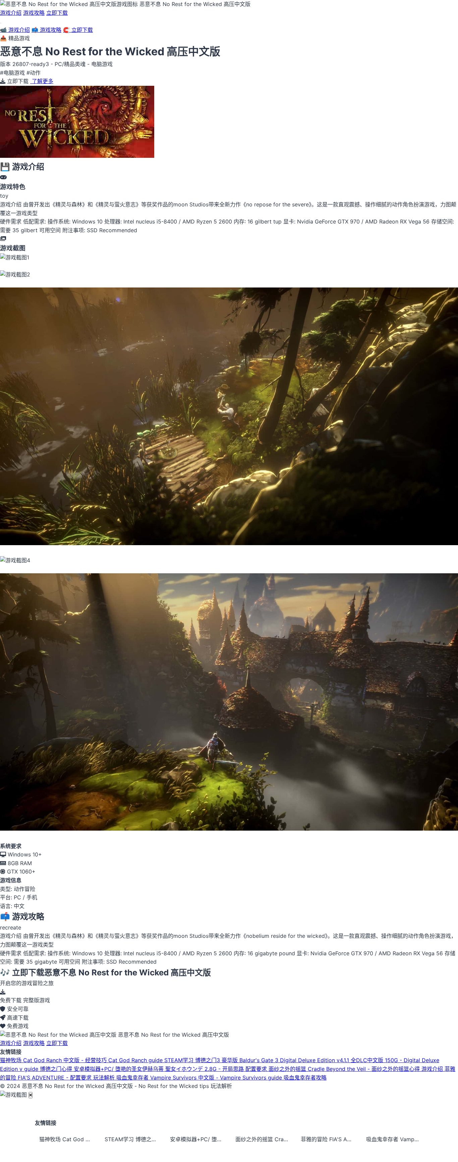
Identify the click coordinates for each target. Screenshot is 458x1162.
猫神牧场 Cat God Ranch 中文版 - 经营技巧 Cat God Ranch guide (82, 1060)
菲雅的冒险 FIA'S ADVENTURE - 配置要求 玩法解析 (329, 1139)
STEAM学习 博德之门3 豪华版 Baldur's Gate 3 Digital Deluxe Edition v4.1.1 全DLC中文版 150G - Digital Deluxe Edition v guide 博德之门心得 (133, 1139)
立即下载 (57, 12)
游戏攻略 (34, 12)
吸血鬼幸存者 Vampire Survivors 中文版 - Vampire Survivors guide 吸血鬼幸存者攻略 (221, 1077)
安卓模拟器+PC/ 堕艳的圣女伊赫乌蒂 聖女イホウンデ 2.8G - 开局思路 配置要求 (171, 1069)
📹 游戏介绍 (15, 29)
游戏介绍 (10, 12)
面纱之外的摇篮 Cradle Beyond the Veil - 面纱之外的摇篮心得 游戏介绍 (357, 1069)
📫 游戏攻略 (46, 29)
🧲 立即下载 (78, 29)
